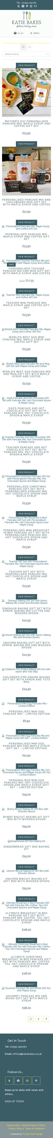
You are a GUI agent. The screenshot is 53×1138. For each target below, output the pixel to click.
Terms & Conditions (34, 1128)
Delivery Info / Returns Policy (22, 1125)
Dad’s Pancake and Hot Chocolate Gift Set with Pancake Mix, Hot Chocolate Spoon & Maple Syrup (26, 412)
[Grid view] (23, 47)
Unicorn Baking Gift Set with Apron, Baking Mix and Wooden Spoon (26, 645)
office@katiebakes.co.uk (27, 1054)
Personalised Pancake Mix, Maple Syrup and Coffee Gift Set (26, 236)
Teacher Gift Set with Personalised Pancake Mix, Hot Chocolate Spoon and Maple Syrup (26, 575)
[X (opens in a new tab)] (18, 6)
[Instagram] (27, 1081)
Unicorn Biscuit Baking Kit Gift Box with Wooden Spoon (26, 880)
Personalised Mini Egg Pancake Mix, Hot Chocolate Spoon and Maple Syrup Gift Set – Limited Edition (26, 784)
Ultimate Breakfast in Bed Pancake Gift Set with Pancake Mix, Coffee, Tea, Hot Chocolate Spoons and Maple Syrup (26, 918)
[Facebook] (18, 1081)
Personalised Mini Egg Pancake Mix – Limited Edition (26, 712)
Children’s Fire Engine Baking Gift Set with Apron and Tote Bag (26, 679)
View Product (26, 65)
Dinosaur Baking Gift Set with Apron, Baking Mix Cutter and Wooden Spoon (26, 611)
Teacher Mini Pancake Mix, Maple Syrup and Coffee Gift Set (26, 305)
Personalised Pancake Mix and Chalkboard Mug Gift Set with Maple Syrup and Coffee (26, 202)
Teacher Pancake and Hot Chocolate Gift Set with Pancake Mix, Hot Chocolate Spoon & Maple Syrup (26, 451)
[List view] (29, 47)
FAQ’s (41, 1125)
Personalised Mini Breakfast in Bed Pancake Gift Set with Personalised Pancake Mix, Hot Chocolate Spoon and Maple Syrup (26, 535)
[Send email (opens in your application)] (35, 6)
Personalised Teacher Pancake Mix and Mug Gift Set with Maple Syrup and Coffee (26, 271)
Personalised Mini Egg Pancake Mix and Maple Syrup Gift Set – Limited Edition (26, 746)
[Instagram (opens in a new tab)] (31, 6)
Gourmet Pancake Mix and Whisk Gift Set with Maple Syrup (26, 998)
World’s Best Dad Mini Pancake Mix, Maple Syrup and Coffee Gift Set (26, 339)
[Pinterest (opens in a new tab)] (27, 6)
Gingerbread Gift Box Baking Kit (26, 848)
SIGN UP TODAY (14, 1101)
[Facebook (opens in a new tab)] (23, 6)
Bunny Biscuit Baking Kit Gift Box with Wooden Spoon (26, 818)
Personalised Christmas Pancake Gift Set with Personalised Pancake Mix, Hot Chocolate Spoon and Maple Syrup (26, 491)
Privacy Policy (16, 1128)
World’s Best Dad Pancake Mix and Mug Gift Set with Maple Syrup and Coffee (27, 374)
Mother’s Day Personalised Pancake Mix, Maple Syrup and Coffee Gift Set (26, 123)
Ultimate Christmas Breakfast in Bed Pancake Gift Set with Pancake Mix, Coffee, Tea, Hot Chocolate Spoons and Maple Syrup (26, 962)
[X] (9, 1081)
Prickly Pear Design (33, 1134)
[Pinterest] (36, 1081)
